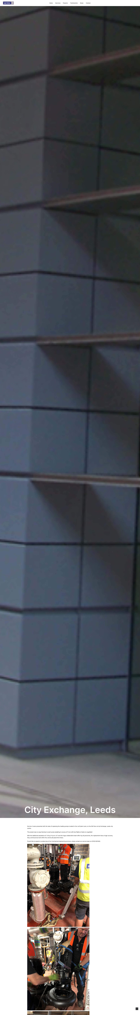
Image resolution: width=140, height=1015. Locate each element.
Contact (88, 3)
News (81, 3)
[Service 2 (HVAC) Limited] (8, 3)
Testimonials (74, 3)
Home (51, 3)
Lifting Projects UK (52, 835)
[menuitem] (51, 3)
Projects (65, 3)
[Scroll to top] (137, 1008)
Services (57, 3)
